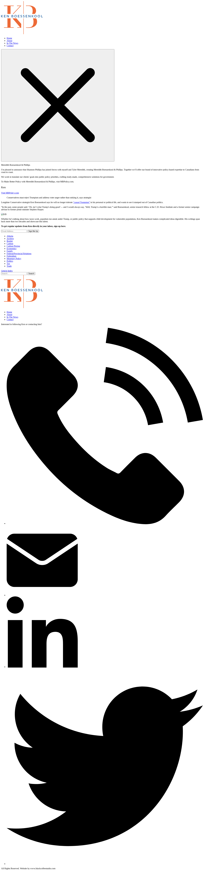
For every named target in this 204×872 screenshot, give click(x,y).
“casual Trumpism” (81, 202)
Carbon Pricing (13, 246)
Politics (10, 261)
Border (10, 241)
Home (9, 38)
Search (31, 274)
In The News (12, 43)
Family (10, 251)
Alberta (10, 236)
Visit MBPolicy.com (10, 193)
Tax (8, 263)
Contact (10, 45)
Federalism (11, 256)
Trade (9, 266)
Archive (10, 238)
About (9, 40)
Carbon (10, 243)
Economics (11, 248)
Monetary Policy (14, 258)
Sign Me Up (33, 231)
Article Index (7, 271)
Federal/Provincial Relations (19, 253)
